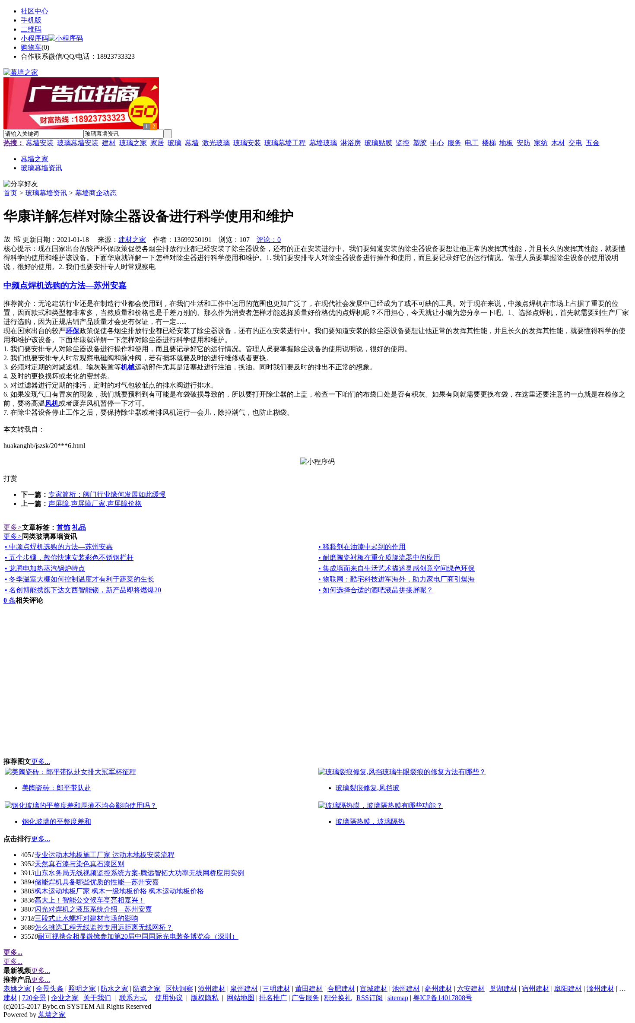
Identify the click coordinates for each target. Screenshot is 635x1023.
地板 (506, 142)
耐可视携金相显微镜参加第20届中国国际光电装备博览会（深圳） (138, 936)
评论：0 (269, 239)
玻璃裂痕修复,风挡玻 (368, 787)
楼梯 (489, 142)
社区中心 (34, 11)
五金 (593, 142)
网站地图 (240, 997)
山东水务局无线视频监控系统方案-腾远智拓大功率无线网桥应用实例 (139, 873)
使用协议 (169, 997)
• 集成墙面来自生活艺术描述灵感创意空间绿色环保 (396, 568)
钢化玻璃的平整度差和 (56, 821)
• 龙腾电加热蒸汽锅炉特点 (45, 568)
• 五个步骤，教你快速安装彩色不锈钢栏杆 (69, 557)
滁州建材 (600, 988)
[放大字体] (6, 238)
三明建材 (276, 988)
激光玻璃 (216, 142)
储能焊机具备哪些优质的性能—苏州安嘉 (97, 882)
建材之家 (132, 239)
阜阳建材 (568, 988)
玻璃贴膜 (378, 142)
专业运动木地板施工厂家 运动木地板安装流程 (105, 854)
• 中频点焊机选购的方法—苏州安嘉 (59, 546)
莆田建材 (309, 988)
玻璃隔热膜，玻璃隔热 (370, 821)
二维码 (31, 29)
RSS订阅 (369, 997)
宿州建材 (535, 988)
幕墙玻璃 (323, 142)
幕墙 (192, 142)
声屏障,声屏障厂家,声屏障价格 (95, 503)
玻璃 (174, 142)
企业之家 (65, 997)
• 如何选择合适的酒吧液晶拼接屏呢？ (375, 590)
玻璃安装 (247, 142)
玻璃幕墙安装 (77, 142)
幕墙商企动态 (96, 193)
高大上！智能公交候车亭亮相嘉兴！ (90, 900)
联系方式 (133, 997)
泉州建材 (244, 988)
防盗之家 (147, 988)
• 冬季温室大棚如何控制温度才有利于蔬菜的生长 (79, 579)
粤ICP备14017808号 (442, 997)
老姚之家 (17, 988)
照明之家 (82, 988)
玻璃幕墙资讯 (46, 193)
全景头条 (50, 988)
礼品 (79, 527)
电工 (472, 142)
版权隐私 (205, 997)
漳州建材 (211, 988)
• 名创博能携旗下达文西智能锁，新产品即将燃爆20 (83, 590)
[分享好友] (20, 184)
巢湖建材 (503, 988)
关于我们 (97, 997)
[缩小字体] (17, 238)
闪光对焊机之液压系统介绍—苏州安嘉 (93, 909)
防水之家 (114, 988)
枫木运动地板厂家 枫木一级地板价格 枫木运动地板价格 (119, 891)
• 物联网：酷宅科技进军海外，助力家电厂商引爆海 (396, 579)
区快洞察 (179, 988)
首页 (10, 193)
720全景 (34, 997)
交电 (575, 142)
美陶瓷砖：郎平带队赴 (56, 787)
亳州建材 (438, 988)
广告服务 (305, 997)
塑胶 (420, 142)
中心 (437, 142)
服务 (454, 142)
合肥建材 (341, 988)
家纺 (541, 142)
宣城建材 (373, 988)
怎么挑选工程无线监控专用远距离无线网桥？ (104, 927)
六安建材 (471, 988)
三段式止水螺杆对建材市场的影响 (86, 918)
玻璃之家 (133, 142)
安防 (523, 142)
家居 (157, 142)
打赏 (10, 478)
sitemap (397, 997)
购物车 (31, 47)
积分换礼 (338, 997)
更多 (12, 527)
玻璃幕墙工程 (285, 142)
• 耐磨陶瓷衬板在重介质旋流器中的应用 (379, 557)
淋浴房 (350, 142)
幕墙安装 (40, 142)
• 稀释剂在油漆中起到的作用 (362, 546)
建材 (109, 142)
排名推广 (273, 997)
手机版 (31, 20)
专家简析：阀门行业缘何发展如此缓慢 (107, 494)
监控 (403, 142)
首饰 (63, 527)
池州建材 (406, 988)
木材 (558, 142)
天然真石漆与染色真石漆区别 (79, 863)
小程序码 (34, 38)
